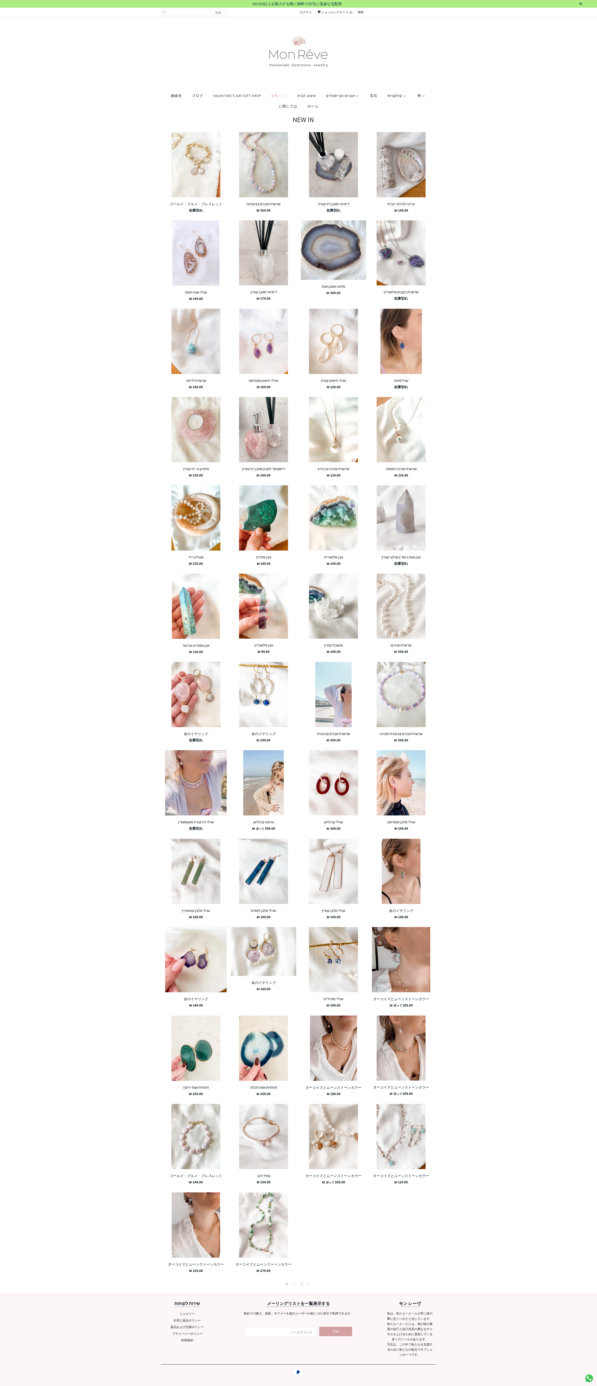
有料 (361, 12)
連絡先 (176, 95)
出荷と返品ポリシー (187, 1320)
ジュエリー (187, 1314)
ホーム (313, 106)
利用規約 (187, 1340)
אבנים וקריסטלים (341, 95)
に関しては (288, 106)
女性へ (277, 95)
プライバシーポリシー (187, 1334)
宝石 (373, 95)
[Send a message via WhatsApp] (589, 1378)
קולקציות (395, 95)
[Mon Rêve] (298, 52)
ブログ (197, 95)
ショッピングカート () (336, 12)
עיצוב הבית (306, 95)
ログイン (306, 12)
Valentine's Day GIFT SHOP (237, 95)
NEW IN (303, 119)
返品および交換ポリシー (187, 1327)
